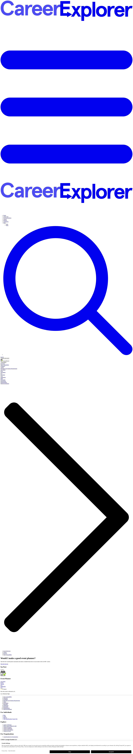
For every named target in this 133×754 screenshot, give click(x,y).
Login (4, 716)
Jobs (7, 224)
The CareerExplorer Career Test (10, 719)
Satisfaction (5, 705)
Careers (5, 219)
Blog (7, 225)
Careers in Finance (7, 727)
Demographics (6, 708)
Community (6, 221)
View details (3, 362)
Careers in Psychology (8, 729)
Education (5, 704)
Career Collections (7, 724)
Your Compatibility (7, 696)
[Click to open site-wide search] (67, 354)
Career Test (5, 216)
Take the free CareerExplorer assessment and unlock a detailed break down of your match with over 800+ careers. (25, 661)
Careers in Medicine (7, 728)
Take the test (5, 358)
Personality (5, 706)
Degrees (5, 220)
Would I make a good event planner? (18, 658)
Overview (5, 698)
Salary (4, 701)
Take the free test (4, 664)
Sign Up (5, 717)
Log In (2, 357)
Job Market (5, 703)
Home (4, 215)
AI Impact (5, 699)
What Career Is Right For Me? (10, 726)
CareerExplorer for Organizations (10, 736)
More (4, 222)
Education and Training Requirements (11, 700)
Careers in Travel (7, 731)
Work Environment (7, 709)
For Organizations (7, 218)
